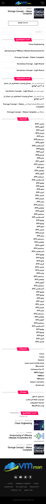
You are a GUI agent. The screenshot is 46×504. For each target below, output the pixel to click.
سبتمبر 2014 (39, 249)
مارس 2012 (39, 342)
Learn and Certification (34, 363)
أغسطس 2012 (38, 326)
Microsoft (40, 366)
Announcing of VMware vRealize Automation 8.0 (24, 51)
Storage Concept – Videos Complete (29, 58)
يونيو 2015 (40, 224)
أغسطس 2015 (38, 217)
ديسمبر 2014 (38, 239)
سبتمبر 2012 (39, 323)
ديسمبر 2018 (39, 140)
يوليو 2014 (40, 255)
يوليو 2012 (40, 329)
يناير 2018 (40, 158)
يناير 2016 (40, 202)
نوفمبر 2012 (39, 317)
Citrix (41, 354)
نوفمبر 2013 (39, 280)
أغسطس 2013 (38, 289)
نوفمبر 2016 (39, 171)
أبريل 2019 (40, 130)
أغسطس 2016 (38, 180)
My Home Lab (21, 487)
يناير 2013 (40, 311)
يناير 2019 (40, 136)
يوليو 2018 (40, 149)
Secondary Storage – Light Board (30, 64)
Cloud (41, 357)
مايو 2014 (40, 261)
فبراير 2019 (39, 133)
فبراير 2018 (39, 155)
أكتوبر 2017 (39, 161)
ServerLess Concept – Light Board (30, 71)
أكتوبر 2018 (39, 143)
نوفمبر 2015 (39, 208)
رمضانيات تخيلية (37, 382)
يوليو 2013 (40, 292)
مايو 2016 (40, 189)
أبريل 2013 (40, 301)
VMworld (40, 379)
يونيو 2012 (40, 333)
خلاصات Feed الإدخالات (35, 400)
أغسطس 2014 (38, 252)
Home (36, 483)
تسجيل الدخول (38, 397)
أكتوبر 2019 (39, 127)
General (41, 360)
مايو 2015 (40, 227)
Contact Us (16, 490)
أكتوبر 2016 (39, 174)
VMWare (41, 376)
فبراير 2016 (39, 199)
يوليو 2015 (40, 220)
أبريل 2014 (40, 264)
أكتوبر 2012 (39, 320)
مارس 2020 (39, 124)
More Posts (23, 23)
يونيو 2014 (40, 258)
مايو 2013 (40, 298)
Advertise (8, 487)
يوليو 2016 (40, 183)
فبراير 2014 (39, 270)
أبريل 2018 (40, 152)
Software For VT (37, 370)
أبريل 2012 (40, 339)
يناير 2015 (40, 236)
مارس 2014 (39, 267)
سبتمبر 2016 (39, 177)
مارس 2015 (39, 230)
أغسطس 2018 (38, 146)
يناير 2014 (40, 273)
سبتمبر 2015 (39, 214)
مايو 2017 (40, 168)
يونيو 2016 (40, 186)
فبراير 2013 (39, 308)
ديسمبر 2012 (39, 314)
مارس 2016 (39, 196)
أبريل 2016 (40, 193)
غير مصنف (39, 385)
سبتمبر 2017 (39, 164)
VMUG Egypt (39, 373)
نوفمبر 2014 (39, 242)
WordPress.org (38, 406)
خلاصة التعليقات (37, 403)
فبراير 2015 (39, 233)
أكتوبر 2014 (39, 245)
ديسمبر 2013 (39, 277)
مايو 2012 (40, 336)
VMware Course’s (23, 483)
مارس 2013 (39, 304)
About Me (28, 490)
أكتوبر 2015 (39, 211)
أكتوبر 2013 (39, 283)
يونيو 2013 (40, 295)
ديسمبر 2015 (39, 205)
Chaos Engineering (36, 45)
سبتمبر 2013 (39, 286)
